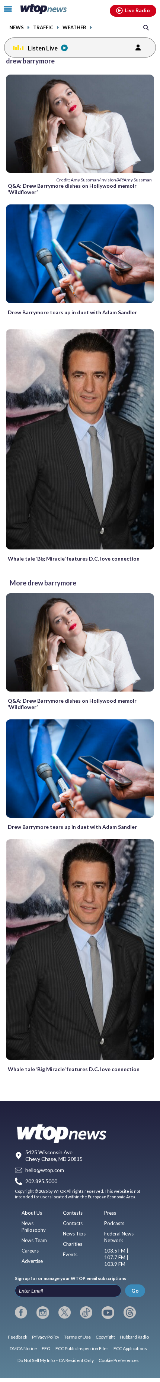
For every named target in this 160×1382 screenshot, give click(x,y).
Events (70, 1254)
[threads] (130, 1312)
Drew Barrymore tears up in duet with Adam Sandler (72, 312)
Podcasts (114, 1223)
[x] (64, 1312)
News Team (34, 1240)
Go (135, 1290)
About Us (32, 1213)
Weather (74, 27)
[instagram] (42, 1312)
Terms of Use (77, 1337)
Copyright (105, 1337)
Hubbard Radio (134, 1337)
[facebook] (21, 1312)
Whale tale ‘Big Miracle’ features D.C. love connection (74, 558)
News (16, 27)
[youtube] (108, 1312)
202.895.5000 (41, 1181)
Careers (30, 1251)
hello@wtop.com (44, 1170)
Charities (72, 1244)
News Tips (74, 1234)
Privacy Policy (45, 1337)
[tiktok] (86, 1312)
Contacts (73, 1223)
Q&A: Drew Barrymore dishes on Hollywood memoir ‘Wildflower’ (72, 189)
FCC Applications (130, 1348)
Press (110, 1213)
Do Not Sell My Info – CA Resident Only (55, 1360)
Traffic (43, 27)
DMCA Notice (23, 1348)
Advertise (32, 1261)
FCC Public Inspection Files (82, 1348)
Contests (73, 1213)
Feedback (17, 1337)
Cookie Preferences (119, 1360)
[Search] (146, 27)
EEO (46, 1348)
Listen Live (43, 48)
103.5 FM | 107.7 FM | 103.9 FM (116, 1257)
